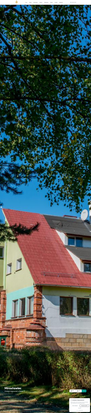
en (72, 2)
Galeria (51, 2)
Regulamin (61, 2)
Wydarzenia (46, 2)
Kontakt (56, 2)
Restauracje (35, 2)
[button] (1, 207)
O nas (26, 2)
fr (75, 2)
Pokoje (30, 2)
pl (70, 2)
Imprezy (41, 2)
